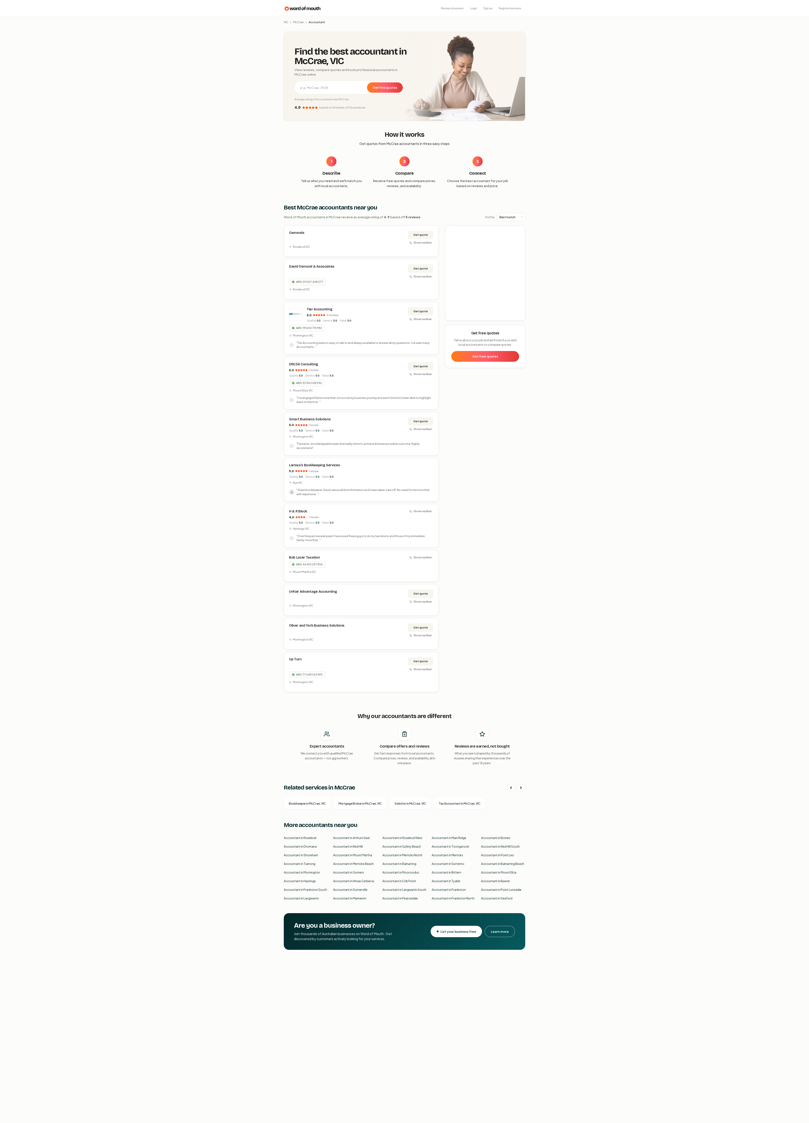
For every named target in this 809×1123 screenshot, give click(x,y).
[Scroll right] (521, 788)
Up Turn (295, 659)
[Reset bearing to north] (520, 243)
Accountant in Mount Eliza (498, 872)
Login (473, 8)
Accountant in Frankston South (305, 889)
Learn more (500, 931)
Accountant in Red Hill (348, 846)
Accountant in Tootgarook (450, 846)
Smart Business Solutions (310, 419)
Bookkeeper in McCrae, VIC (307, 803)
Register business (510, 8)
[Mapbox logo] (456, 316)
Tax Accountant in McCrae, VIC (460, 803)
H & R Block (298, 511)
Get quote (420, 234)
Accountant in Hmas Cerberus (353, 881)
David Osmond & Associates (311, 266)
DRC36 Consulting (303, 364)
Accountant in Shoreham (301, 855)
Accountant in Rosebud (300, 838)
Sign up (487, 8)
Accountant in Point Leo (497, 855)
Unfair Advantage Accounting (313, 592)
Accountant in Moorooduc (400, 872)
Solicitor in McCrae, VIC (410, 803)
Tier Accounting (319, 309)
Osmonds (296, 233)
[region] (485, 273)
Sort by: (490, 217)
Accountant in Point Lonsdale (501, 889)
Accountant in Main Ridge (449, 838)
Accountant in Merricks (447, 855)
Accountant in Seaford (496, 898)
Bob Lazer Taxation (304, 557)
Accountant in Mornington (302, 872)
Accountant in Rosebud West (402, 838)
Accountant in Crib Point (399, 881)
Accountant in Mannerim (349, 898)
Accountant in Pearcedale (400, 898)
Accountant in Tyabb (446, 881)
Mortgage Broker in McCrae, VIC (360, 803)
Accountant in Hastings (300, 881)
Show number (423, 242)
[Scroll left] (511, 788)
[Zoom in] (520, 231)
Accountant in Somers (348, 872)
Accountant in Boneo (495, 838)
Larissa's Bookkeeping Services (314, 465)
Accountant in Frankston (449, 889)
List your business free (458, 931)
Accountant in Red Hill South (500, 846)
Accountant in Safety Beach (401, 846)
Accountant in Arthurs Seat (351, 838)
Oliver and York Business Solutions (316, 625)
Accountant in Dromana (300, 846)
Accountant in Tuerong (299, 864)
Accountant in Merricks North (402, 855)
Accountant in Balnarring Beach (502, 864)
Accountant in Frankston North (453, 898)
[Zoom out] (520, 237)
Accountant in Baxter (495, 881)
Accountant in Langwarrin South (404, 889)
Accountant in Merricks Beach (353, 864)
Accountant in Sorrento (448, 864)
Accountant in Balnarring (399, 864)
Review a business (452, 8)
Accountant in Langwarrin (301, 898)
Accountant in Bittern (446, 872)
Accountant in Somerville (350, 889)
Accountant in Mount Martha (352, 855)
